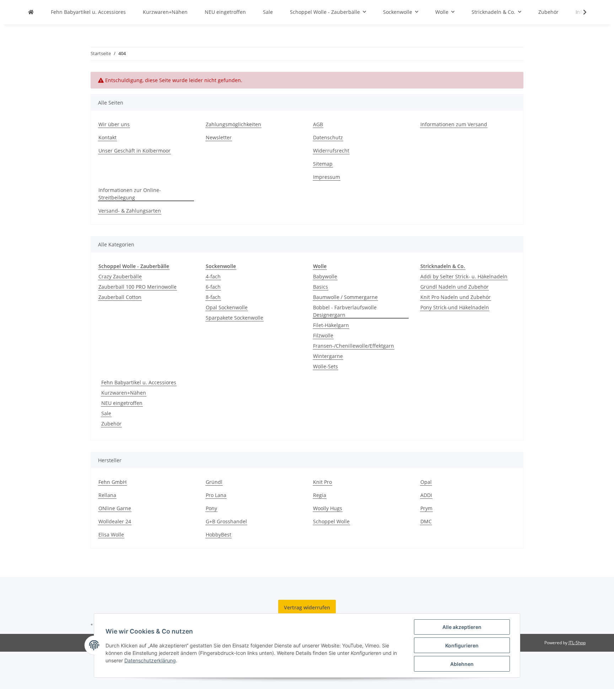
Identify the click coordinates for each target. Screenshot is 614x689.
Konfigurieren (462, 645)
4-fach (213, 276)
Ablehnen (462, 664)
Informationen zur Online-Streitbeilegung (129, 194)
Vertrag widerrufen (307, 607)
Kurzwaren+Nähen (123, 392)
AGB (318, 124)
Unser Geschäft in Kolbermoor (134, 150)
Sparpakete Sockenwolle (234, 317)
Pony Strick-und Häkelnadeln (454, 307)
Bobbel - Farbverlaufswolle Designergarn (345, 311)
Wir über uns (114, 124)
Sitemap (323, 163)
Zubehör (111, 423)
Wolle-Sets (325, 366)
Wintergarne (328, 356)
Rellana (107, 495)
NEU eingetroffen (121, 403)
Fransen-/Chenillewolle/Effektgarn (353, 345)
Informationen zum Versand (453, 124)
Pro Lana (216, 495)
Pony (211, 508)
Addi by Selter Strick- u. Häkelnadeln (463, 276)
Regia (319, 495)
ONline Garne (114, 508)
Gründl (214, 482)
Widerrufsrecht (331, 150)
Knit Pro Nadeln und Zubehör (455, 297)
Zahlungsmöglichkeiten (233, 124)
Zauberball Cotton (119, 297)
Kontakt (107, 137)
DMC (426, 521)
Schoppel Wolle (331, 521)
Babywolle (325, 276)
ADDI (426, 495)
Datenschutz (328, 137)
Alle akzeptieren (461, 627)
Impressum (326, 176)
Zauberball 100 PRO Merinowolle (137, 286)
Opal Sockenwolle (227, 307)
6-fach (213, 286)
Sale (106, 413)
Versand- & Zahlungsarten (129, 210)
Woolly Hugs (327, 508)
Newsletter (219, 137)
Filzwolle (323, 335)
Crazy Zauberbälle (120, 276)
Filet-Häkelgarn (331, 325)
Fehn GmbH (112, 482)
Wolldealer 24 (114, 521)
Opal (426, 482)
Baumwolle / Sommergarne (345, 297)
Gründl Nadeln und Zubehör (454, 286)
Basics (320, 286)
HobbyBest (218, 534)
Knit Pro (322, 482)
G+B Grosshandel (226, 521)
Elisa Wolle (111, 534)
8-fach (213, 297)
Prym (426, 508)
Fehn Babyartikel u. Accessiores (138, 382)
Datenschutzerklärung (150, 660)
